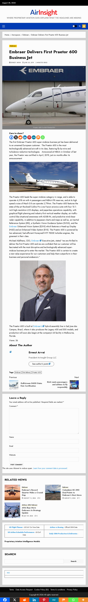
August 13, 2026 (30, 498)
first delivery (27, 372)
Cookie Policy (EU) (41, 589)
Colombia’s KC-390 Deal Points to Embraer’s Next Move (72, 492)
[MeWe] (34, 137)
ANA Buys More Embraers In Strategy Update (31, 510)
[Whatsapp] (43, 137)
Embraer (13, 46)
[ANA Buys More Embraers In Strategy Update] (12, 510)
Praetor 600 (37, 372)
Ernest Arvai (16, 63)
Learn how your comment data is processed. (50, 468)
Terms (11, 589)
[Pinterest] (29, 137)
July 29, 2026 (28, 516)
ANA (29, 505)
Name (11, 437)
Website (12, 455)
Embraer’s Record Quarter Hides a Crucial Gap (32, 492)
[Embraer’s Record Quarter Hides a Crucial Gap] (12, 492)
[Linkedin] (25, 137)
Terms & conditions (57, 589)
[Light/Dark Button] (75, 26)
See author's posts (40, 363)
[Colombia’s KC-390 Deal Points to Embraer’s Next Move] (53, 492)
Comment (13, 406)
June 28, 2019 (29, 63)
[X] (16, 137)
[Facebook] (11, 137)
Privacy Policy (72, 589)
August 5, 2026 (70, 498)
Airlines (24, 505)
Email (11, 446)
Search (10, 554)
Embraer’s (37, 326)
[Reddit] (20, 137)
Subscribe (84, 26)
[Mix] (38, 137)
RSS (8, 573)
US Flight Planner (16, 527)
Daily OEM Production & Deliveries (63, 533)
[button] (3, 26)
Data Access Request (24, 589)
